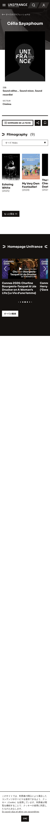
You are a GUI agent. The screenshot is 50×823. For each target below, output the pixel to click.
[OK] (25, 818)
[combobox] (25, 143)
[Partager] (38, 123)
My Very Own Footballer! (30, 185)
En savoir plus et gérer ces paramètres (20, 811)
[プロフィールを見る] (43, 5)
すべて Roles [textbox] (11, 142)
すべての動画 (10, 313)
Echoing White (7, 186)
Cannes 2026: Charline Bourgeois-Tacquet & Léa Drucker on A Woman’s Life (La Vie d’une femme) (19, 288)
